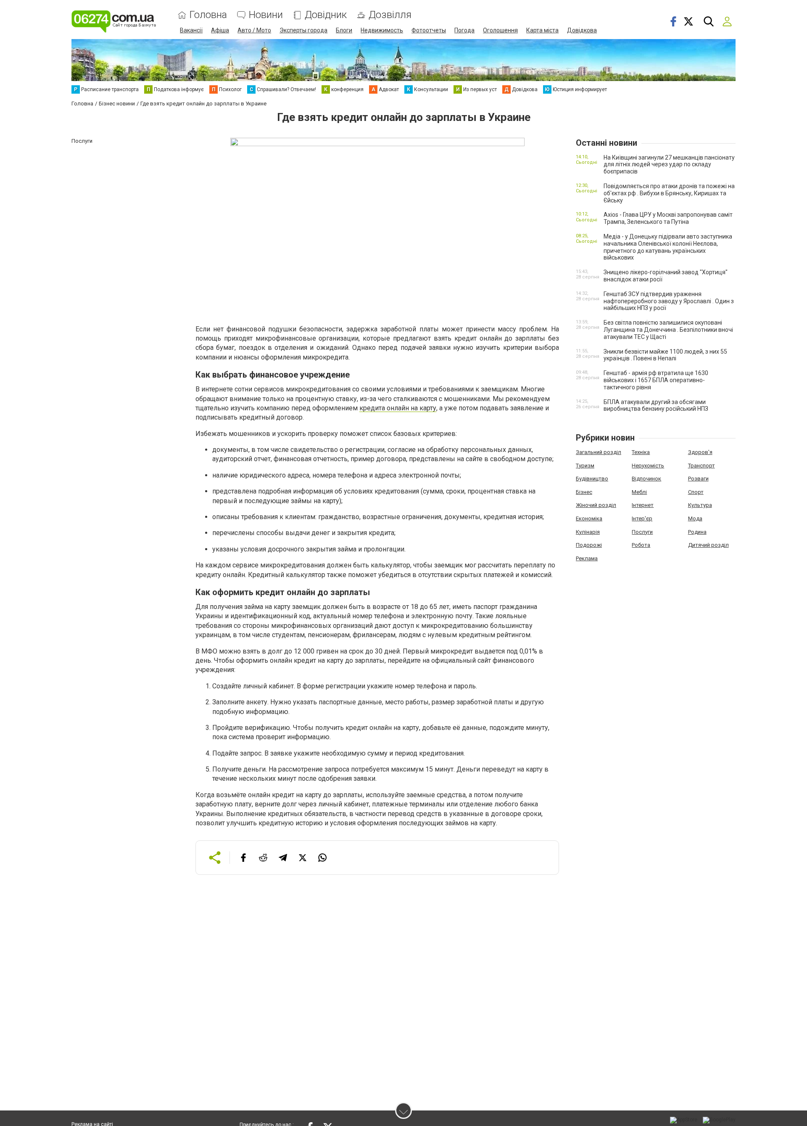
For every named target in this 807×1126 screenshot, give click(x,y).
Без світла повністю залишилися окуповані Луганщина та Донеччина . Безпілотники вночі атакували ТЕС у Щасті (668, 329)
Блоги (344, 30)
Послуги (642, 532)
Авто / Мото (254, 30)
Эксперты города (303, 30)
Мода (695, 518)
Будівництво (592, 478)
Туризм (585, 465)
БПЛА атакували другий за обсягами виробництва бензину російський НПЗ (656, 405)
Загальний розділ (598, 452)
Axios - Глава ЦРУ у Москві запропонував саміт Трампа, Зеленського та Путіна (668, 218)
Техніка (641, 452)
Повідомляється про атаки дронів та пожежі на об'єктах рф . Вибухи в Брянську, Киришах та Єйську (669, 193)
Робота (641, 545)
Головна (208, 15)
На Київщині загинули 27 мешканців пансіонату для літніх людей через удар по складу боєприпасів (669, 164)
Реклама (587, 558)
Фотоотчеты (428, 30)
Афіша (220, 30)
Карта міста (542, 30)
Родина (697, 532)
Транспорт (701, 465)
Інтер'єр (642, 518)
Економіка (589, 518)
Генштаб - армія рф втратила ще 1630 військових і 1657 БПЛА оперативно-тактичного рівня (656, 380)
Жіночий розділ (596, 505)
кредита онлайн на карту (397, 408)
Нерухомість (648, 465)
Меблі (639, 492)
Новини (266, 15)
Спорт (696, 492)
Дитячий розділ (708, 545)
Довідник (326, 15)
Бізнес (584, 492)
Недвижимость (382, 30)
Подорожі (589, 545)
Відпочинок (646, 478)
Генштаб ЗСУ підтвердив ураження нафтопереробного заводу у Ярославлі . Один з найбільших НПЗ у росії (669, 301)
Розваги (698, 478)
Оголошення (500, 30)
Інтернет (643, 505)
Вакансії (191, 30)
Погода (464, 30)
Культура (700, 505)
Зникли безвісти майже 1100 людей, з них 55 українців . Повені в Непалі (665, 355)
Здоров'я (700, 452)
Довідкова (582, 30)
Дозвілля (390, 15)
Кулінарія (588, 532)
